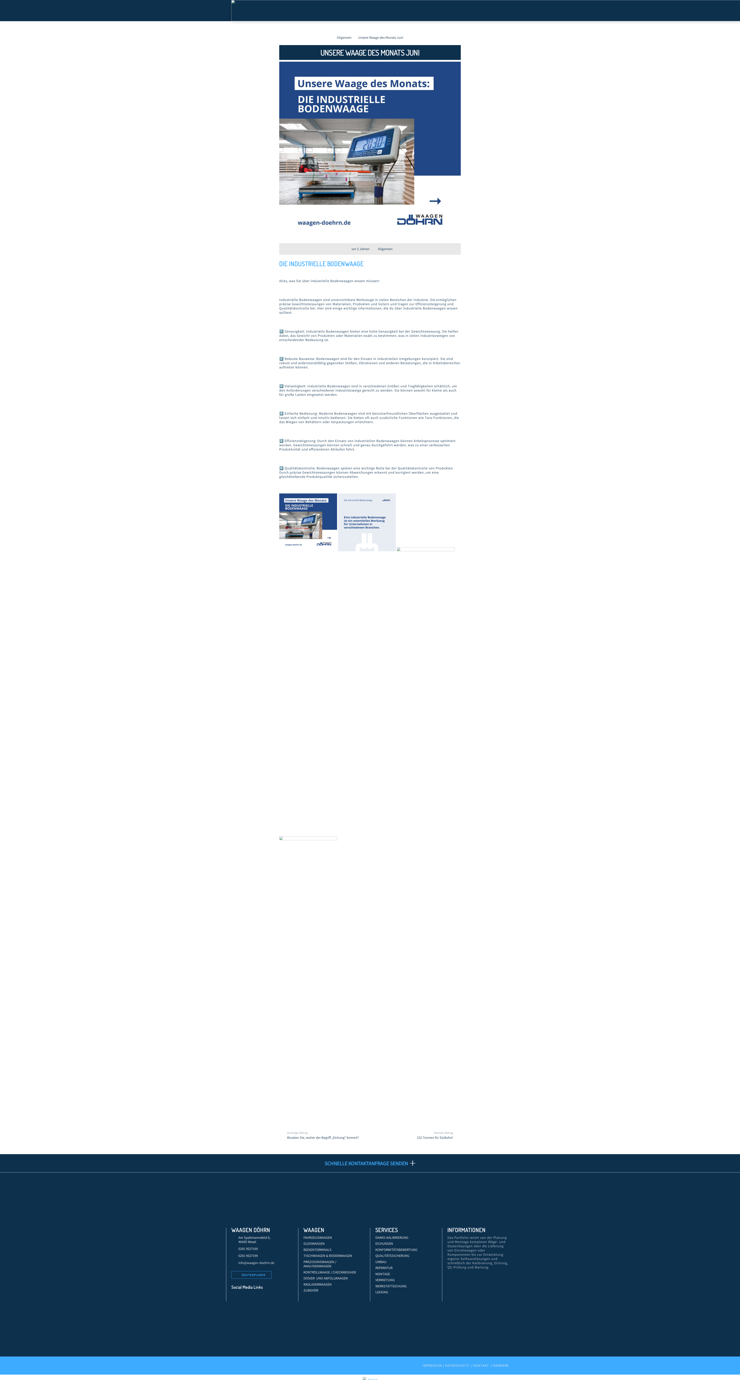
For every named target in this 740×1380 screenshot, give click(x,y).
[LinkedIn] (244, 1297)
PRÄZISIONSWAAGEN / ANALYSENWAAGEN (320, 1264)
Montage (382, 1274)
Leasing (381, 1292)
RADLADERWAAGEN (318, 1284)
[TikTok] (270, 1297)
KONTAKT (481, 1365)
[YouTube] (253, 1297)
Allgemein (385, 249)
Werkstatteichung (391, 1286)
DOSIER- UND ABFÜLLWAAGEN (326, 1278)
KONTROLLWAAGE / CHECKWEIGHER (330, 1272)
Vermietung (385, 1280)
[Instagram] (261, 1297)
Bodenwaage (345, 264)
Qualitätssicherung (392, 1255)
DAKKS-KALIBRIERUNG (391, 1237)
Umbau (381, 1262)
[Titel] (279, 1297)
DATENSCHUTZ (457, 1365)
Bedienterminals (317, 1249)
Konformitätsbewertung (396, 1249)
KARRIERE (501, 1365)
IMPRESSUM (432, 1365)
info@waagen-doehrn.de (256, 1263)
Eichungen (384, 1243)
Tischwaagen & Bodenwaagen (328, 1255)
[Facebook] (235, 1297)
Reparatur (384, 1268)
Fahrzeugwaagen (318, 1237)
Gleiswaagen (314, 1243)
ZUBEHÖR (311, 1290)
